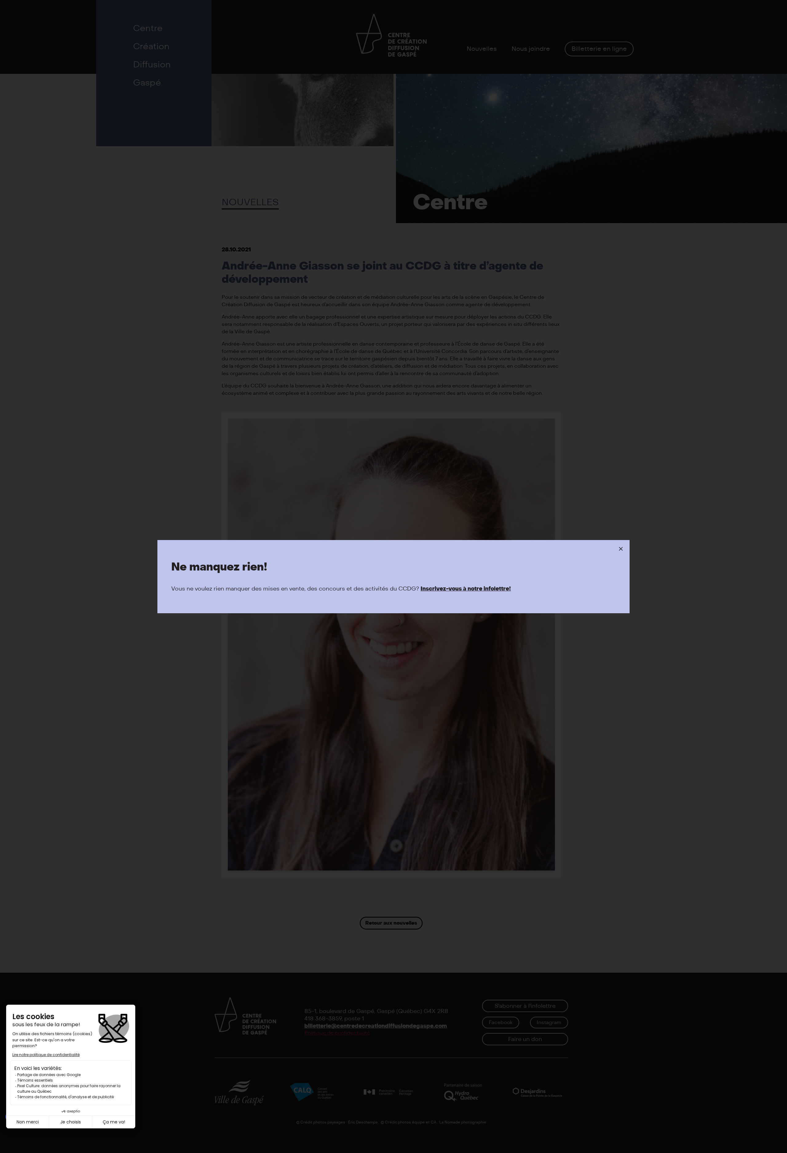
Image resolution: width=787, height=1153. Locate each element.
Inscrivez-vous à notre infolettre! (466, 588)
